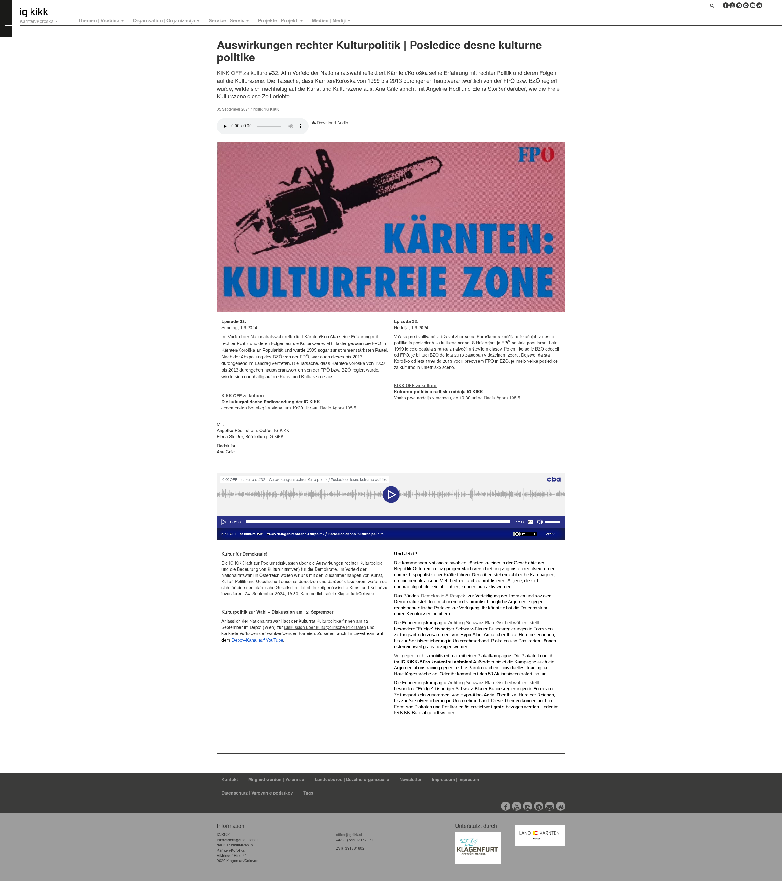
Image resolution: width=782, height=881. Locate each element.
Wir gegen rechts (411, 655)
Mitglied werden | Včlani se (276, 779)
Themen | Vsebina (99, 20)
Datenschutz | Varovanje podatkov (257, 793)
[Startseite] (45, 12)
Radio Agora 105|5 (338, 408)
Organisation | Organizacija (164, 20)
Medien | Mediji (329, 20)
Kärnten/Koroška (37, 21)
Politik (258, 109)
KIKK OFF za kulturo (242, 72)
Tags (308, 793)
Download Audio (332, 122)
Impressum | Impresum (455, 779)
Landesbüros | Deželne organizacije (352, 779)
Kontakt (229, 779)
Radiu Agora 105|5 (502, 398)
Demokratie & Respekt (443, 595)
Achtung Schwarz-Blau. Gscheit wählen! (488, 622)
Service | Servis (227, 20)
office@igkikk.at (349, 834)
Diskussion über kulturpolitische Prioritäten (325, 627)
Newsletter (411, 779)
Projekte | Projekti (279, 20)
